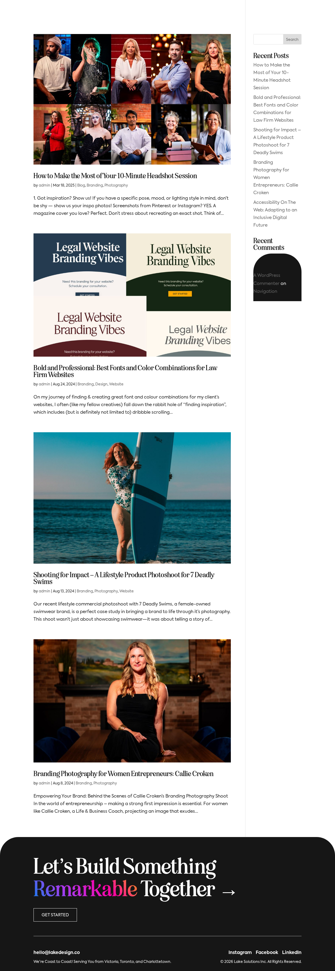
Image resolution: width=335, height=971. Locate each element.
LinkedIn (292, 953)
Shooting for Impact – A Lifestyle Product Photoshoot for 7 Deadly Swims (124, 578)
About (113, 14)
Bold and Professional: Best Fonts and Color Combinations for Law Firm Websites (125, 371)
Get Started (279, 14)
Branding (95, 185)
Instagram (240, 953)
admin (44, 185)
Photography (116, 185)
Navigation (265, 291)
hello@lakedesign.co (57, 953)
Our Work (139, 14)
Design (101, 384)
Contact (213, 14)
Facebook (267, 953)
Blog (190, 14)
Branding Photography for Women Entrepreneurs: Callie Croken (124, 773)
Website (116, 384)
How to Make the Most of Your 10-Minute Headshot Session (115, 175)
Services (167, 14)
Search (292, 40)
